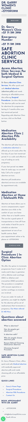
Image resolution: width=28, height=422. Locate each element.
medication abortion (10, 148)
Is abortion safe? (10, 334)
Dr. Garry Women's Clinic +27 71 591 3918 (11, 30)
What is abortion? (11, 326)
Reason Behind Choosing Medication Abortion (14, 344)
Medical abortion (12, 88)
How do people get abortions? (11, 330)
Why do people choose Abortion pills (13, 338)
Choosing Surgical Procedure (11, 349)
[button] (14, 15)
